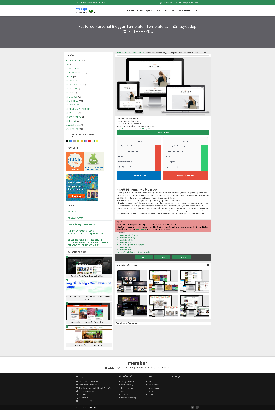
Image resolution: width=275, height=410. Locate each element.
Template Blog (185, 11)
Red (89, 141)
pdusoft (72, 211)
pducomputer (75, 218)
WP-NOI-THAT (71, 113)
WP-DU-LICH (71, 93)
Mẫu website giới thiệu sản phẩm (130, 245)
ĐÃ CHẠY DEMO (72, 129)
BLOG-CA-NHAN (123, 53)
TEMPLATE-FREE (139, 53)
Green (78, 141)
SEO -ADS (151, 381)
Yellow (97, 141)
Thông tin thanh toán (128, 381)
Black (67, 141)
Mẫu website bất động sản (127, 235)
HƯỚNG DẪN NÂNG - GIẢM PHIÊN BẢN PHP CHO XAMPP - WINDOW (88, 298)
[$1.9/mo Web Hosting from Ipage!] (85, 161)
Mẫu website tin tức (125, 242)
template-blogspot (73, 125)
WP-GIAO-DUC (71, 97)
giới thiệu (131, 11)
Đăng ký (140, 11)
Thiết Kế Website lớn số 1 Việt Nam (92, 3)
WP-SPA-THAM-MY (73, 117)
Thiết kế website (153, 385)
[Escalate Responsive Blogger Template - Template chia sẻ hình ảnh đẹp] (132, 281)
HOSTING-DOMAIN (73, 61)
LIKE (67, 65)
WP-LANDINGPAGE (73, 105)
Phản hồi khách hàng (128, 398)
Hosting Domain (153, 388)
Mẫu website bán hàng (126, 237)
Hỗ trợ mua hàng (127, 388)
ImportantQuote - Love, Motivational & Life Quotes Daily (86, 232)
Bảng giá (151, 391)
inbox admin (141, 229)
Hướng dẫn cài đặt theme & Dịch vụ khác (133, 252)
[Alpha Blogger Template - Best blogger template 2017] (194, 306)
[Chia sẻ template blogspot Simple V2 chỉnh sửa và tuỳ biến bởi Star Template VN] (194, 281)
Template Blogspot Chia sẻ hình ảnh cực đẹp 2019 (89, 322)
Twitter (162, 257)
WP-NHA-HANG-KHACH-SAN (77, 109)
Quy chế (124, 391)
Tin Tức (150, 394)
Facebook (144, 257)
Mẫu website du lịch (125, 249)
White (93, 141)
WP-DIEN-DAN (71, 89)
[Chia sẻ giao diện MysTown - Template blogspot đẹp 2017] (132, 306)
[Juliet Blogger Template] (163, 306)
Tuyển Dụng (125, 394)
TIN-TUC (69, 77)
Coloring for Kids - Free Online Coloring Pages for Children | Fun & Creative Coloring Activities (88, 242)
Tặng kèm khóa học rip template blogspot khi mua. (136, 129)
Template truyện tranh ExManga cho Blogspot (88, 276)
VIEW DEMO (163, 132)
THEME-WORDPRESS (74, 73)
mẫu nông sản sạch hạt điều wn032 (88, 345)
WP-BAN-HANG (72, 81)
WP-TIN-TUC (71, 121)
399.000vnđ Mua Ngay (186, 175)
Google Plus (181, 257)
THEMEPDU (95, 407)
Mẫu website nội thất (125, 240)
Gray (74, 141)
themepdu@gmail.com (190, 3)
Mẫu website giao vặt (125, 247)
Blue (70, 141)
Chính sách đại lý (127, 385)
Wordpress (169, 11)
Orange (82, 141)
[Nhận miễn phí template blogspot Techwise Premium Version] (163, 281)
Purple (85, 141)
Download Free (140, 175)
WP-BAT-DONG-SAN (74, 85)
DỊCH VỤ (149, 11)
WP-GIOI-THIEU (72, 101)
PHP (158, 11)
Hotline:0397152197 (170, 3)
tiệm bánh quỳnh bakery (81, 224)
